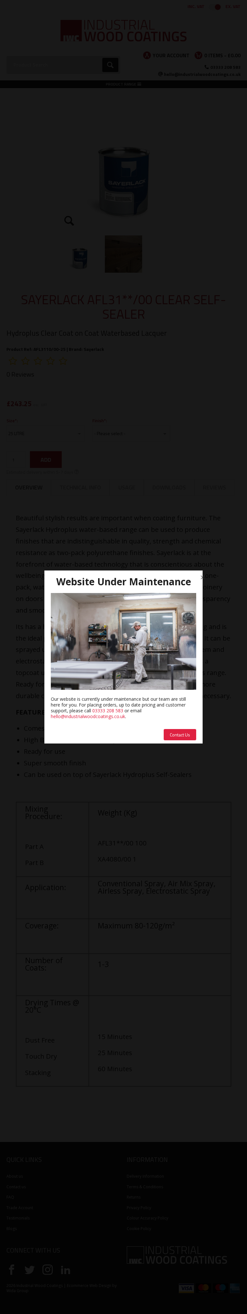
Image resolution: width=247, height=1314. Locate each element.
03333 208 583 (107, 710)
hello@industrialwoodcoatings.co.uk (88, 716)
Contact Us (180, 734)
